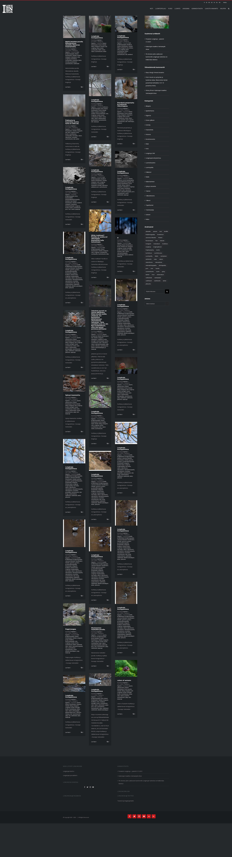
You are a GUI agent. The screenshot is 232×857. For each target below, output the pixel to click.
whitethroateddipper (77, 286)
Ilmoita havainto (159, 72)
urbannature (160, 274)
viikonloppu (131, 121)
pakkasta (93, 187)
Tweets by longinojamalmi (125, 801)
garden (130, 689)
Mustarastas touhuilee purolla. (98, 628)
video (100, 708)
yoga (78, 651)
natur (92, 118)
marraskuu (75, 135)
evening (119, 245)
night (107, 344)
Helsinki (75, 55)
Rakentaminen (150, 181)
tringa (77, 283)
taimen (93, 347)
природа (96, 122)
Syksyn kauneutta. (72, 395)
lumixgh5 (129, 248)
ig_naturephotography (71, 271)
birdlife (78, 265)
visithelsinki (76, 63)
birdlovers (105, 107)
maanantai (75, 60)
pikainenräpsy (102, 118)
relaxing (67, 714)
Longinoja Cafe (150, 153)
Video (147, 219)
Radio (147, 177)
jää (127, 48)
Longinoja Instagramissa (97, 37)
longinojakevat (157, 247)
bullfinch (119, 458)
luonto (101, 48)
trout (153, 274)
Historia (148, 134)
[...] (102, 373)
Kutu (147, 148)
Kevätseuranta (150, 139)
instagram (68, 57)
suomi (127, 193)
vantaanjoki (157, 277)
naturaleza (128, 190)
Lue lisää (67, 87)
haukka (104, 422)
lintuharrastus (74, 274)
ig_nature (76, 269)
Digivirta (67, 52)
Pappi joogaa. (70, 629)
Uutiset (148, 214)
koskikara (67, 274)
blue (130, 243)
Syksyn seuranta (151, 186)
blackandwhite (130, 180)
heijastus (79, 704)
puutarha (126, 695)
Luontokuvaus (120, 51)
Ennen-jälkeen (150, 120)
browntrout (94, 336)
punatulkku (120, 473)
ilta (126, 246)
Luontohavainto (150, 163)
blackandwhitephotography (124, 182)
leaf (106, 46)
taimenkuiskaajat (99, 347)
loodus (99, 115)
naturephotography (126, 191)
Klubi (147, 144)
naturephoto (68, 279)
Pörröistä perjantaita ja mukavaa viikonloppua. (125, 104)
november (74, 137)
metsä (103, 50)
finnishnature (68, 55)
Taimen (148, 191)
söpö (127, 120)
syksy (66, 350)
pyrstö (93, 346)
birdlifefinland (69, 266)
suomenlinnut (71, 648)
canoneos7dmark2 (70, 268)
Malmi (79, 60)
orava (118, 120)
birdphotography (69, 54)
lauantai (103, 46)
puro (125, 53)
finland (76, 54)
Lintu (78, 57)
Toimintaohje (150, 210)
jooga (66, 639)
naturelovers (78, 278)
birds (102, 108)
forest (100, 45)
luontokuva (74, 58)
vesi (70, 715)
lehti (69, 132)
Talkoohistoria (150, 196)
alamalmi (148, 231)
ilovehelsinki (68, 273)
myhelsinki (79, 644)
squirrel (131, 120)
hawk (92, 423)
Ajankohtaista (150, 111)
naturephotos (68, 281)
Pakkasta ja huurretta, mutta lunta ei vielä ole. (72, 121)
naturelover (68, 137)
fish (92, 338)
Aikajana (148, 106)
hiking (92, 46)
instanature (74, 57)
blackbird (129, 44)
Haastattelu (149, 130)
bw (133, 182)
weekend (130, 54)
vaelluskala (149, 277)
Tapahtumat (149, 205)
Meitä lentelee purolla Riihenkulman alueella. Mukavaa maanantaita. (74, 44)
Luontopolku (68, 60)
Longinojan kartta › (69, 771)
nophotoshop (72, 347)
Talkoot (148, 200)
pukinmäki (104, 645)
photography (120, 255)
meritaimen (163, 256)
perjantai (123, 120)
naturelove (105, 185)
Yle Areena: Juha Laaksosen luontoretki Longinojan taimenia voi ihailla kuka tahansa (156, 56)
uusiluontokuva (69, 284)
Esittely (148, 125)
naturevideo (101, 705)
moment (119, 190)
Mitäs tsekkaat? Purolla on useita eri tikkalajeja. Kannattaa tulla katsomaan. (99, 238)
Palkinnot (148, 172)
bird (78, 52)
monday (67, 62)
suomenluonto (69, 63)
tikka (107, 254)
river (69, 209)
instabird (79, 55)
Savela (73, 209)
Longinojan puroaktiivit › (70, 775)
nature (93, 51)
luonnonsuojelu (100, 341)
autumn (130, 178)
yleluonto (71, 287)
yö (105, 347)
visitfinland (76, 284)
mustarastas (120, 53)
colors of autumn (124, 680)
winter (104, 51)
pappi (106, 705)
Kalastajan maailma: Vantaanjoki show (130, 776)
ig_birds (72, 269)
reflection (97, 346)
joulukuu (131, 48)
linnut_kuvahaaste (100, 113)
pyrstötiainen (73, 62)
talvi (126, 54)
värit (78, 412)
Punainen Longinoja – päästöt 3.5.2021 (130, 771)
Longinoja (73, 49)
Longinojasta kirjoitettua (153, 158)
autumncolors (68, 339)
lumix (98, 48)
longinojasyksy (74, 276)
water (78, 715)
